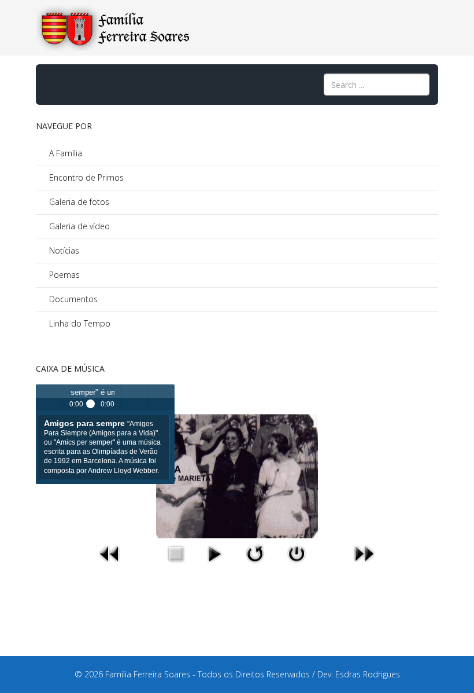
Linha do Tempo (78, 323)
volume (135, 397)
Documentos (72, 299)
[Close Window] (296, 553)
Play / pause (49, 397)
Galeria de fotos (78, 201)
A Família (64, 153)
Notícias (63, 250)
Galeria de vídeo (78, 226)
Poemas (63, 274)
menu (162, 397)
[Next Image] (363, 553)
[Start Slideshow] (214, 553)
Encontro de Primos (85, 177)
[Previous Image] (110, 553)
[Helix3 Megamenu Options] (49, 83)
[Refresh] (254, 553)
